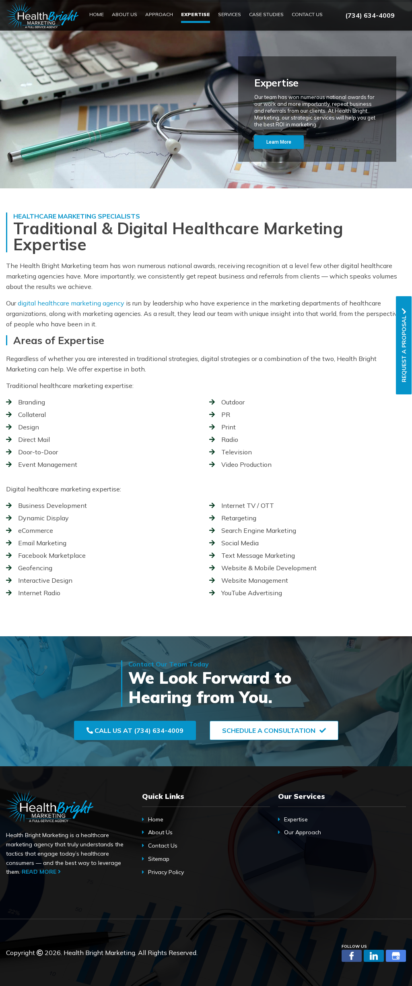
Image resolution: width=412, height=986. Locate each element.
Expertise (296, 819)
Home (155, 819)
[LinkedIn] (374, 956)
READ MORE (40, 871)
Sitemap (158, 858)
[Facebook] (352, 956)
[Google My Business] (396, 956)
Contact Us (162, 845)
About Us (160, 832)
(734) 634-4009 (370, 15)
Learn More (278, 142)
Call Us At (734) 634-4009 (138, 730)
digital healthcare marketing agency (71, 303)
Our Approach (302, 832)
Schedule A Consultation (268, 730)
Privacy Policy (166, 872)
